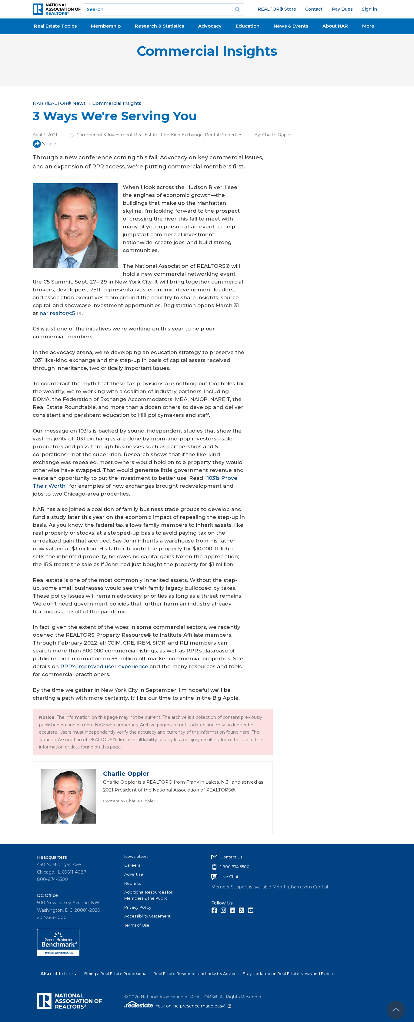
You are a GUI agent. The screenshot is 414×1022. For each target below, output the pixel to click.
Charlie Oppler (277, 135)
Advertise (133, 874)
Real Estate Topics (55, 26)
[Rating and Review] (58, 954)
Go (238, 9)
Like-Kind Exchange (182, 135)
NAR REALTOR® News (59, 103)
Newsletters (136, 856)
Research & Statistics (159, 26)
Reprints (132, 883)
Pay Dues (342, 9)
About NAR (335, 26)
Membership (106, 26)
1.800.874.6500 (234, 866)
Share (49, 144)
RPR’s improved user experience (104, 666)
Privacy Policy (137, 907)
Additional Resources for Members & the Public (148, 895)
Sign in (369, 9)
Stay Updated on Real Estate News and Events (288, 973)
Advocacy (210, 26)
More (368, 26)
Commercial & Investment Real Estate (117, 135)
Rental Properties (223, 135)
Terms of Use (136, 925)
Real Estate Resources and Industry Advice (195, 973)
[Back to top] (396, 1010)
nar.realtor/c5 (57, 313)
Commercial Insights (207, 51)
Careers (132, 865)
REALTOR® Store (277, 9)
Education (247, 26)
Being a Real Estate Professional (115, 973)
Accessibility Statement (147, 916)
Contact (313, 9)
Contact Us (231, 856)
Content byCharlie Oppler (129, 800)
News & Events (291, 26)
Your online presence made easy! (193, 1006)
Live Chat (229, 876)
